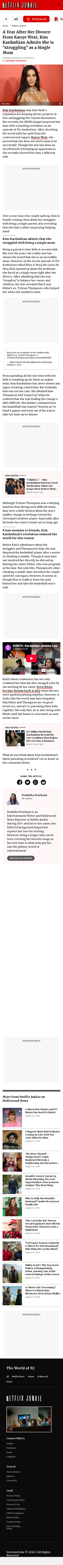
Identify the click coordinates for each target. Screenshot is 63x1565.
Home (5, 26)
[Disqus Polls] (31, 907)
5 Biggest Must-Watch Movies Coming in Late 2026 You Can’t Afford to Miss (42, 1134)
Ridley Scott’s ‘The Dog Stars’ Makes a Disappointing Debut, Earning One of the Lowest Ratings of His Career (42, 1270)
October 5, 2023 (14, 365)
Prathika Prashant (16, 61)
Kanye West (39, 137)
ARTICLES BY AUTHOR (21, 858)
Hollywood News (19, 26)
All (16, 19)
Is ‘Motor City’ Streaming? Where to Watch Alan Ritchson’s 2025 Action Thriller (42, 1290)
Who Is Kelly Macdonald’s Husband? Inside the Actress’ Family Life (42, 1201)
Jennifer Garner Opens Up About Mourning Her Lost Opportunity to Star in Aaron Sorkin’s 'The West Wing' (42, 1181)
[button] (61, 103)
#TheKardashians (16, 357)
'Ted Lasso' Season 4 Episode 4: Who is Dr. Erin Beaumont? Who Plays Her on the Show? (42, 1245)
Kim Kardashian (14, 110)
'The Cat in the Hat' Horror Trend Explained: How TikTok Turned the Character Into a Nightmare (42, 1225)
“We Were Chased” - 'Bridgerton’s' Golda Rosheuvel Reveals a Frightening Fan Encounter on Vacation (41, 1158)
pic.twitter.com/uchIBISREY (38, 357)
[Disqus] (31, 993)
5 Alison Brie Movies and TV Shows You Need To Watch (41, 1111)
